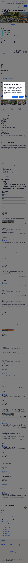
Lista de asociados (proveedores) (7, 94)
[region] (14, 90)
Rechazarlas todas (15, 96)
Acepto (21, 96)
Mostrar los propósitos (7, 96)
